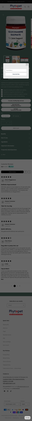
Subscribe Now (16, 74)
